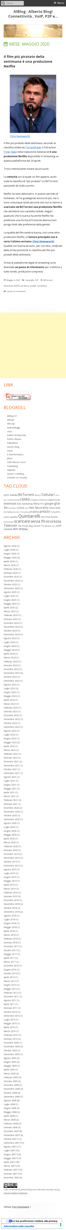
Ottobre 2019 (10, 861)
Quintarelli (29, 516)
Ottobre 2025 (10, 584)
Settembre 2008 (12, 1096)
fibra (36, 503)
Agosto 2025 (10, 592)
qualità (33, 285)
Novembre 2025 (12, 580)
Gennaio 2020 (10, 850)
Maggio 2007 (10, 1158)
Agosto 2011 (10, 1000)
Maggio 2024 (10, 649)
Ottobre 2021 (10, 769)
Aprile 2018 (9, 931)
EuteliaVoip (27, 503)
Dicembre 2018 (11, 900)
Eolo (19, 503)
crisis (9, 431)
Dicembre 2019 (11, 854)
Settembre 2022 (12, 726)
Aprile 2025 (9, 607)
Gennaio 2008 (10, 1127)
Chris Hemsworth (20, 136)
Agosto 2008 (10, 1100)
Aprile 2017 (9, 957)
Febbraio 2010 (11, 1035)
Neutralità (54, 507)
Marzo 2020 (10, 842)
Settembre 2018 (12, 911)
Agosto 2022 (10, 730)
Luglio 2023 (9, 688)
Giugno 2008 (10, 1108)
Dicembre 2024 (11, 622)
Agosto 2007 (10, 1146)
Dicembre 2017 (11, 946)
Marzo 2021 (10, 796)
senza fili (38, 521)
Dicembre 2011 (11, 996)
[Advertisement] (33, 345)
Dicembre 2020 (11, 807)
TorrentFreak (33, 147)
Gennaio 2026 (10, 572)
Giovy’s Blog (13, 446)
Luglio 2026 (9, 549)
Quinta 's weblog (15, 473)
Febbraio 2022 (11, 753)
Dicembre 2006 (11, 1177)
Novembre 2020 (12, 811)
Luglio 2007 (9, 1150)
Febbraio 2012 (11, 992)
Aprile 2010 (9, 1027)
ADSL (7, 494)
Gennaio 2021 (10, 804)
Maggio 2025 (10, 603)
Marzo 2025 (10, 611)
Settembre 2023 (12, 680)
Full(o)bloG (12, 442)
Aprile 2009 (9, 1069)
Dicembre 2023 (11, 669)
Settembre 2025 (12, 588)
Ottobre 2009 (10, 1050)
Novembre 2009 (12, 1046)
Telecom (10, 525)
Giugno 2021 (10, 784)
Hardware (12, 508)
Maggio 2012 (10, 988)
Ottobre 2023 (10, 676)
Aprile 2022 (9, 746)
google (49, 503)
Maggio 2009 (10, 1065)
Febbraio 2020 (11, 846)
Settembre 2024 (12, 634)
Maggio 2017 (10, 954)
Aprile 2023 (9, 699)
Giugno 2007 (10, 1154)
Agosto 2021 (10, 776)
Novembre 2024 (12, 626)
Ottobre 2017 (10, 950)
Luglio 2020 (9, 827)
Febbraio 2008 (11, 1123)
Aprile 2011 (9, 1004)
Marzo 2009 (10, 1073)
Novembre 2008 (12, 1088)
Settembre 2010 (12, 1015)
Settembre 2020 (12, 819)
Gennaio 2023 (10, 711)
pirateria (25, 285)
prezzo (45, 511)
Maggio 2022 (10, 742)
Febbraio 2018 (11, 938)
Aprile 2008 (9, 1115)
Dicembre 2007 (11, 1131)
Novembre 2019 (12, 857)
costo (25, 499)
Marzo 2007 (10, 1165)
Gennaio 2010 (10, 1038)
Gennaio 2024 (10, 665)
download (8, 285)
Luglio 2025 (9, 595)
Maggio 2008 (10, 1112)
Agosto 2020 (10, 823)
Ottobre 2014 (10, 973)
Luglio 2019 (9, 873)
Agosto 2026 (10, 545)
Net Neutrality (39, 507)
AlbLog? (11, 423)
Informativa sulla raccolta (19, 1226)
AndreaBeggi (13, 427)
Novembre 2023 (12, 672)
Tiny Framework (20, 1207)
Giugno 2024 (10, 646)
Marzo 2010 (10, 1031)
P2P (37, 280)
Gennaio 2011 (10, 1007)
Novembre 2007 (12, 1135)
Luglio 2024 (9, 642)
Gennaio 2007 (10, 1173)
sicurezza (53, 521)
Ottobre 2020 (10, 815)
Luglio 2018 (9, 919)
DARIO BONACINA (16, 435)
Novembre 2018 (12, 904)
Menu (60, 3)
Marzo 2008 (10, 1119)
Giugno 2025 (10, 599)
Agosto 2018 (10, 915)
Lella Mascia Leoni (16, 462)
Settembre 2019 (12, 865)
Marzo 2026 (10, 565)
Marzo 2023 (10, 703)
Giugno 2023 (10, 692)
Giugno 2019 (10, 877)
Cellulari (48, 494)
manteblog (12, 466)
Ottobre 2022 (10, 723)
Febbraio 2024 (11, 661)
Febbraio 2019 (11, 892)
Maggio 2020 (10, 834)
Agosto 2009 (10, 1058)
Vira (53, 526)
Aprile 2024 (9, 653)
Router (54, 516)
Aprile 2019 (9, 884)
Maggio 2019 (10, 880)
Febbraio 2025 (11, 615)
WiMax (23, 529)
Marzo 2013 (10, 981)
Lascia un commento (16, 291)
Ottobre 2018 (10, 907)
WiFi (15, 529)
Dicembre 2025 (11, 576)
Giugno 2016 (10, 969)
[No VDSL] (17, 396)
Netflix (17, 285)
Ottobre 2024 (10, 630)
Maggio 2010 (10, 1023)
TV (42, 525)
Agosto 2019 (10, 869)
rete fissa (45, 516)
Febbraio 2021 (11, 800)
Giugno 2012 (10, 984)
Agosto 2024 (10, 638)
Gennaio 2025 (10, 619)
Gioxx (10, 450)
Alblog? (10, 419)
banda (13, 495)
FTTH (42, 504)
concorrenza (13, 500)
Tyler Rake (10, 152)
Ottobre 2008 (10, 1092)
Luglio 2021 (9, 780)
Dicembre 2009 (11, 1042)
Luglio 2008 (9, 1104)
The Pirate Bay (25, 525)
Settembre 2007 (12, 1142)
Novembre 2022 (12, 719)
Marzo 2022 (10, 750)
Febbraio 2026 (11, 569)
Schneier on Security (17, 477)
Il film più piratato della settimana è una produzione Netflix (28, 61)
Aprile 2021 (9, 792)
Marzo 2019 (10, 888)
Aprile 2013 (9, 977)
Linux (20, 507)
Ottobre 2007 (10, 1139)
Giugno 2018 (10, 923)
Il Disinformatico (15, 454)
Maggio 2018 (10, 927)
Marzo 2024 (10, 657)
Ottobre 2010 (10, 1011)
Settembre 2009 (12, 1054)
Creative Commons (38, 500)
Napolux (11, 469)
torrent (36, 525)
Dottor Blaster (14, 439)
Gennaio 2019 (10, 896)
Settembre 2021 (12, 773)
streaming (42, 285)
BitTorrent (47, 280)
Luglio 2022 (9, 734)
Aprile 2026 (9, 561)
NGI (5, 512)
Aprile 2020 (9, 838)
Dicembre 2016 (11, 965)
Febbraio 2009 (11, 1077)
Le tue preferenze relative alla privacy (34, 1221)
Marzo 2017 (10, 961)
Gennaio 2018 (10, 942)
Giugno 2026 (10, 553)
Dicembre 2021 (11, 761)
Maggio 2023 (10, 696)
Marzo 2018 (10, 934)
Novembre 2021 (12, 765)
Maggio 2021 (10, 788)
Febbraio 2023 (11, 707)
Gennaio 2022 (10, 757)
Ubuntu (48, 526)
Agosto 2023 (10, 684)
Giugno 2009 (10, 1061)
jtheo (9, 458)
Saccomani (9, 522)
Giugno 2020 (10, 830)
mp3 (27, 508)
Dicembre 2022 (11, 715)
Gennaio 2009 (10, 1081)
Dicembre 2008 (11, 1085)
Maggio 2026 (10, 557)
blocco (38, 495)
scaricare (22, 521)
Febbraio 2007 (11, 1169)
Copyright (29, 280)
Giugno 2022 (10, 738)
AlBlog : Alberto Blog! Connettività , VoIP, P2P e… (33, 14)
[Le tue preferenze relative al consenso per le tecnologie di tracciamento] (61, 1225)
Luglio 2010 (9, 1019)
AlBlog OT (12, 415)
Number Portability (21, 512)
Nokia (10, 511)
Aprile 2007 (9, 1162)
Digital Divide (54, 499)
